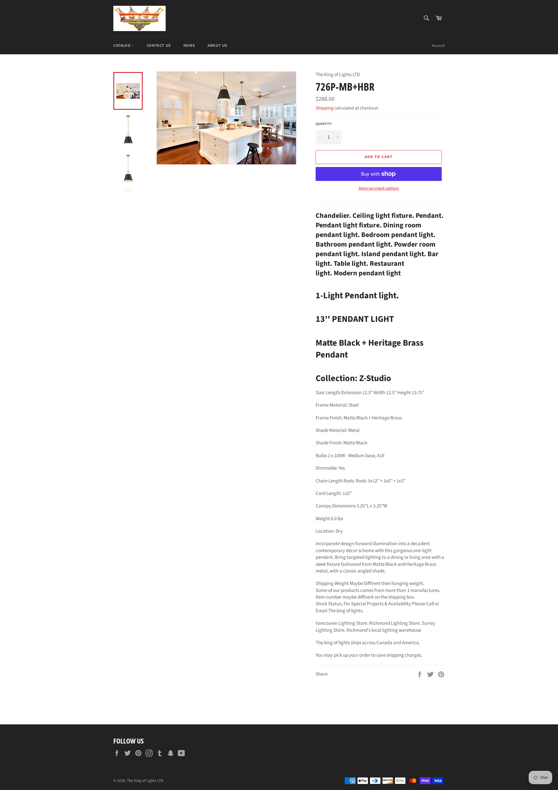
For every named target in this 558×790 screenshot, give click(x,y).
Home (189, 46)
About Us (217, 46)
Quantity (324, 124)
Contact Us (159, 46)
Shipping (324, 108)
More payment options (379, 188)
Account (438, 45)
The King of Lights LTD (145, 780)
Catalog (122, 46)
